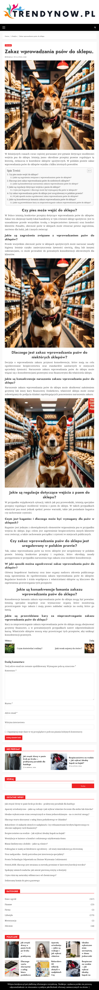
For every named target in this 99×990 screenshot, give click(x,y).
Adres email (11, 713)
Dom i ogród (10, 899)
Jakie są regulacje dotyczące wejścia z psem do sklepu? (34, 187)
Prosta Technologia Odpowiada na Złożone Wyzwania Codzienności (36, 859)
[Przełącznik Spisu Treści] (88, 171)
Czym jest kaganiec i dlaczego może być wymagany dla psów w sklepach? (45, 190)
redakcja (9, 57)
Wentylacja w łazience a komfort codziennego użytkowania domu (35, 838)
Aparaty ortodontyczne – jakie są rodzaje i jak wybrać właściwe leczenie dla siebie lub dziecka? (49, 809)
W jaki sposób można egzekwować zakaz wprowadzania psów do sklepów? (45, 196)
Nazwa (9, 703)
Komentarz (11, 670)
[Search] (95, 27)
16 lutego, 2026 (76, 766)
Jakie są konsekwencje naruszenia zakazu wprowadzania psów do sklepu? (45, 183)
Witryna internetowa (15, 722)
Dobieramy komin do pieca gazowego (22, 880)
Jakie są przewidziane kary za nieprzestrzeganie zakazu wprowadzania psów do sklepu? (52, 202)
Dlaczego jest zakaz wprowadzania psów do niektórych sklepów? (39, 180)
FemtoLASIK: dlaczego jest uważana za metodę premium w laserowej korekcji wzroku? (45, 864)
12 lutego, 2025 (20, 57)
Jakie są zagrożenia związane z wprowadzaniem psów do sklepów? (42, 177)
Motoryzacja (10, 920)
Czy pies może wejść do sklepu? (23, 174)
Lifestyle (8, 45)
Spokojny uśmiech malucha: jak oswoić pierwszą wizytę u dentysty (35, 870)
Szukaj (10, 779)
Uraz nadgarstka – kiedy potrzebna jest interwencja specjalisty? (34, 854)
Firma (7, 909)
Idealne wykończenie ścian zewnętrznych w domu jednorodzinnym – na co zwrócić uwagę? (47, 814)
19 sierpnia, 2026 (30, 767)
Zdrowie (9, 926)
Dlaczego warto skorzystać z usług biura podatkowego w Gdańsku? (36, 819)
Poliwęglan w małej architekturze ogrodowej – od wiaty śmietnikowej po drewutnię (44, 849)
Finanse (8, 904)
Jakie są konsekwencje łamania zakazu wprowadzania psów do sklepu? (42, 199)
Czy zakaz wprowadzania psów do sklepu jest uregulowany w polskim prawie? (46, 193)
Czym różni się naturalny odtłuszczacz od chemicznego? (30, 875)
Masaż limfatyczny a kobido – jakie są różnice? (26, 843)
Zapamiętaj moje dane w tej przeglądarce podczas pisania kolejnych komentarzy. (45, 731)
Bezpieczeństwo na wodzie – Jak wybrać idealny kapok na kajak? (81, 760)
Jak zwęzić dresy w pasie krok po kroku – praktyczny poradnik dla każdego (34, 760)
